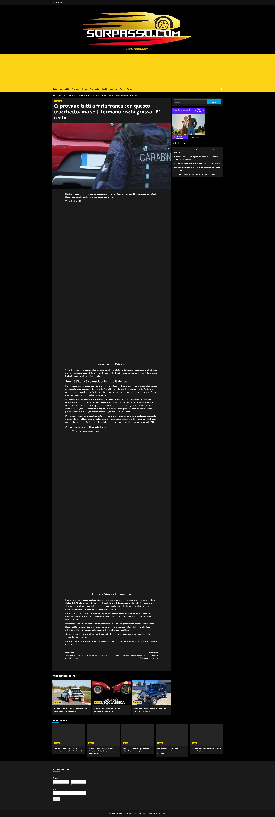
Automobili (64, 89)
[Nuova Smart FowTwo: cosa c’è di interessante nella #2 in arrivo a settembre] (172, 735)
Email (55, 789)
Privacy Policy (126, 89)
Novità (104, 89)
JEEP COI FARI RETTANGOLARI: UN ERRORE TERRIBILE (150, 710)
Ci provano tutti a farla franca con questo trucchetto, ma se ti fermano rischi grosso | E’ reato (111, 641)
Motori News (73, 644)
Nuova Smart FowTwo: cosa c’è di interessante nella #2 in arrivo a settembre (197, 169)
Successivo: (136, 655)
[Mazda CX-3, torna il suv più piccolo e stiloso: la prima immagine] (137, 735)
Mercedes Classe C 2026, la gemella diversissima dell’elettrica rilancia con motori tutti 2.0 (196, 158)
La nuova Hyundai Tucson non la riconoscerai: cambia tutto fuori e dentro (197, 151)
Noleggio (113, 89)
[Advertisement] (137, 70)
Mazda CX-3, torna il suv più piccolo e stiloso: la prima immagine (197, 163)
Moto (54, 89)
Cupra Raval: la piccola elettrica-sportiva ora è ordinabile (194, 174)
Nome (55, 785)
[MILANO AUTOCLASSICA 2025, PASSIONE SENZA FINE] (111, 692)
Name (56, 778)
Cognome (74, 785)
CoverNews (151, 813)
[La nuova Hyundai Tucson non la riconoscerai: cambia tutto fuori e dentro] (68, 735)
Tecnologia (94, 89)
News (84, 89)
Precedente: (86, 655)
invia (56, 799)
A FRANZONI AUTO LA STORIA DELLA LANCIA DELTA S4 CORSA (70, 710)
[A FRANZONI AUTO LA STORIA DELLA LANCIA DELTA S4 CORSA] (71, 692)
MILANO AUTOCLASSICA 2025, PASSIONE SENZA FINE (108, 710)
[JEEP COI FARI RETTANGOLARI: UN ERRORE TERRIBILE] (151, 692)
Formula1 (76, 89)
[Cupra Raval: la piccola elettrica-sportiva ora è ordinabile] (206, 735)
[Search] (221, 89)
